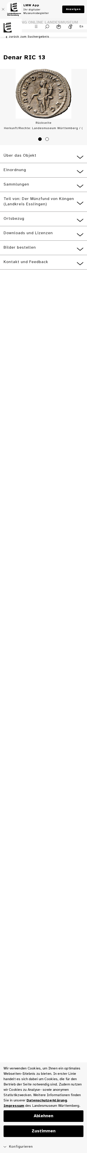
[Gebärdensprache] (70, 26)
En (81, 26)
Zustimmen (44, 1131)
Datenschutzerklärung (47, 1100)
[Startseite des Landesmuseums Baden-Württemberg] (11, 30)
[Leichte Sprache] (58, 26)
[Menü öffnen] (36, 26)
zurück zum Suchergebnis (29, 36)
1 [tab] (40, 140)
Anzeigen (73, 9)
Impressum (14, 1106)
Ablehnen (43, 1116)
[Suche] (47, 26)
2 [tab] (48, 140)
